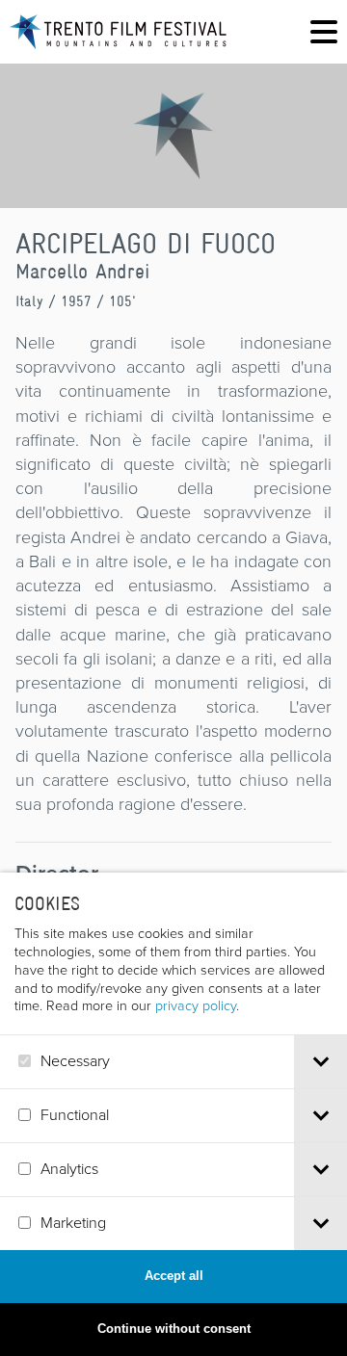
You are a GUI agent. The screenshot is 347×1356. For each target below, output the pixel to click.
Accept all (174, 1275)
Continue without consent (174, 1328)
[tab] (320, 1061)
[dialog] (173, 1114)
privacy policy (195, 1005)
